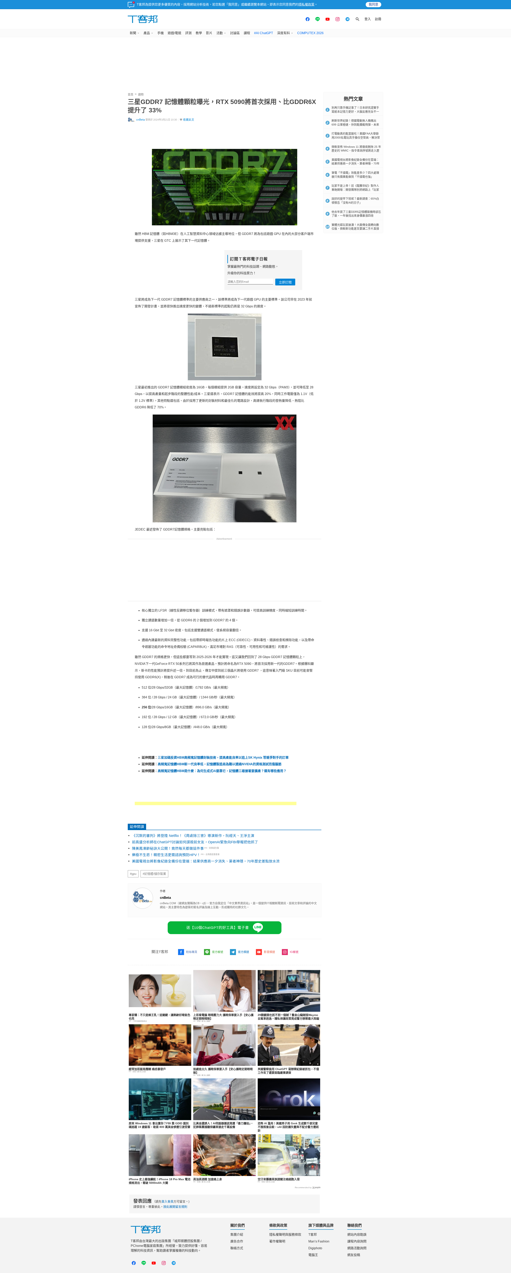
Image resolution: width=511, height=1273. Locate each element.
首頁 (130, 94)
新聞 (133, 33)
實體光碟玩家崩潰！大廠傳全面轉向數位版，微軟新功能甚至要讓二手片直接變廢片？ (355, 228)
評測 (188, 33)
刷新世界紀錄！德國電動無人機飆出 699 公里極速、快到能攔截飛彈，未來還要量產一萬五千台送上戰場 (355, 124)
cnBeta (140, 119)
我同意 (373, 4)
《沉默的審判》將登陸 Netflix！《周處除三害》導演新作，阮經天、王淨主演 (193, 836)
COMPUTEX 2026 (310, 33)
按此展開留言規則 (175, 1206)
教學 (199, 33)
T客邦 (312, 1234)
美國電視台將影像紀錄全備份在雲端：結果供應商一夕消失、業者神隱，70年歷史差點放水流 (206, 861)
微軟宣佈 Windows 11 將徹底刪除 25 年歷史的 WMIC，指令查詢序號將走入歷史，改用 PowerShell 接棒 (356, 150)
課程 (247, 33)
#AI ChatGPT (263, 33)
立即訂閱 (285, 282)
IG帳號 (294, 951)
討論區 (235, 33)
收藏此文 (188, 119)
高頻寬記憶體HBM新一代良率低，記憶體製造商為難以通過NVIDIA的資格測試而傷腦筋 (219, 764)
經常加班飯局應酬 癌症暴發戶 (147, 1069)
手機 (160, 33)
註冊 (378, 19)
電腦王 (313, 1255)
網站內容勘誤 (356, 1234)
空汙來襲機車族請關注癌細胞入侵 (279, 1179)
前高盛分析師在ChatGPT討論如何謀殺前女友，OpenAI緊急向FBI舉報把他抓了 (195, 842)
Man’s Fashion (318, 1241)
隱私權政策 (306, 4)
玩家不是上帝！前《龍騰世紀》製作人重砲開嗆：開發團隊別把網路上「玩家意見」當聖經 (355, 189)
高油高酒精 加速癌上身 (207, 1179)
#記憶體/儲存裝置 (154, 873)
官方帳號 (217, 951)
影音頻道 (269, 951)
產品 (147, 33)
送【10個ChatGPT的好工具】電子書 (217, 928)
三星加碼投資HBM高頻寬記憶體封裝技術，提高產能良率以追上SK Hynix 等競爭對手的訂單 (223, 757)
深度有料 (283, 33)
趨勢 (141, 94)
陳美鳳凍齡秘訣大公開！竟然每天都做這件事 (168, 848)
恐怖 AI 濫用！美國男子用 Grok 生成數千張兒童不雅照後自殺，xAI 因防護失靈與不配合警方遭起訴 (288, 1127)
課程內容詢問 (356, 1241)
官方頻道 (243, 951)
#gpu (133, 873)
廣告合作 (236, 1241)
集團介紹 (236, 1234)
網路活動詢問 (356, 1248)
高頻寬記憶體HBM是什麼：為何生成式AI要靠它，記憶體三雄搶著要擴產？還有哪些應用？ (222, 771)
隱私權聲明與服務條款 (285, 1234)
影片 (209, 33)
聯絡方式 (236, 1248)
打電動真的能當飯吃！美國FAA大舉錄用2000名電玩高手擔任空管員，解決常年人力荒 (356, 137)
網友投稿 (353, 1255)
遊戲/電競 (174, 33)
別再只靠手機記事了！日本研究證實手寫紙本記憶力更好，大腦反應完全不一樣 (355, 111)
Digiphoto (315, 1248)
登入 (367, 19)
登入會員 (167, 1201)
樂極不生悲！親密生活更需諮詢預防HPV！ (166, 855)
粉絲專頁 (191, 951)
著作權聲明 (277, 1241)
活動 (219, 33)
